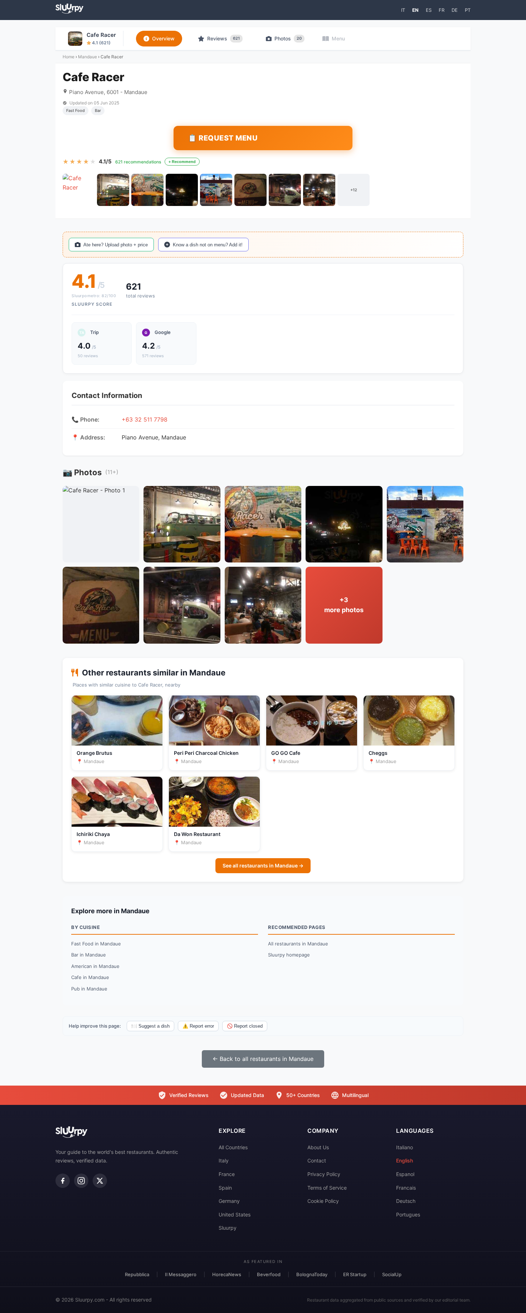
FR (441, 10)
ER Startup (354, 1274)
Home (68, 56)
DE (455, 10)
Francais (406, 1188)
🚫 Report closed (245, 1026)
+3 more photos (344, 605)
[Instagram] (81, 1181)
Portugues (408, 1214)
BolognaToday (311, 1274)
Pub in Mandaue (89, 989)
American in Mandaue (95, 966)
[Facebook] (62, 1181)
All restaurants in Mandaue (298, 943)
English (404, 1160)
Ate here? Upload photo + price (115, 244)
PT (468, 10)
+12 (353, 189)
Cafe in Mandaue (90, 977)
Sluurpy (228, 1228)
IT (403, 10)
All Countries (233, 1147)
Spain (225, 1188)
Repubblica (137, 1274)
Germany (229, 1201)
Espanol (405, 1174)
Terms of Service (327, 1188)
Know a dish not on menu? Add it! (208, 244)
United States (234, 1214)
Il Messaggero (180, 1274)
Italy (224, 1160)
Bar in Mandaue (88, 955)
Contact (316, 1160)
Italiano (404, 1147)
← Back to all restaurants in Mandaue (263, 1058)
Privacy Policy (323, 1174)
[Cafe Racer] (79, 190)
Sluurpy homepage (289, 955)
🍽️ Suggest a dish (150, 1026)
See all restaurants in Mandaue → (263, 865)
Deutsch (405, 1201)
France (227, 1174)
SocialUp (391, 1274)
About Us (318, 1147)
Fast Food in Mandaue (96, 943)
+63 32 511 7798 (144, 419)
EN (415, 10)
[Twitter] (100, 1181)
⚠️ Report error (198, 1026)
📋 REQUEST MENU (223, 138)
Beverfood (269, 1274)
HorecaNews (226, 1274)
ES (429, 10)
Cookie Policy (323, 1201)
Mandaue (87, 56)
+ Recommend (182, 161)
